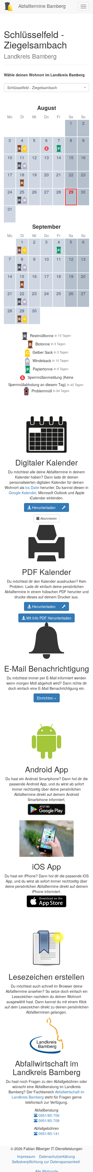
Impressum (26, 1156)
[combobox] (46, 87)
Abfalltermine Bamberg (41, 5)
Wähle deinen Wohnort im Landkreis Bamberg (44, 74)
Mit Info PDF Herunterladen (48, 618)
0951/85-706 (48, 1115)
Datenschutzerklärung (57, 1156)
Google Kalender (22, 492)
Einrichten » (46, 697)
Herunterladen (43, 507)
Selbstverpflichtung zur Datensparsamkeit (46, 1161)
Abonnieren (48, 518)
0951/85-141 (48, 1133)
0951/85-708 (48, 1120)
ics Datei (32, 487)
